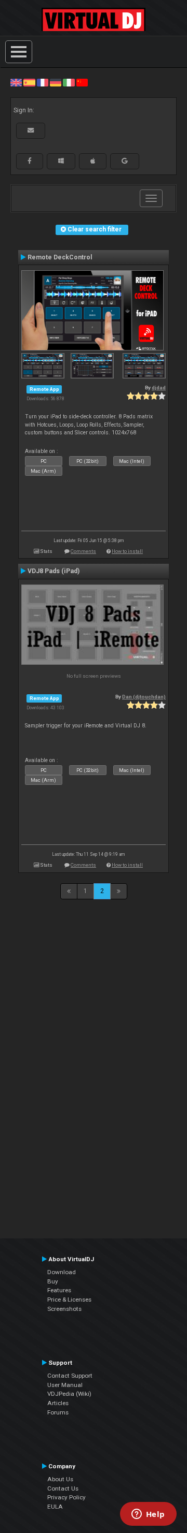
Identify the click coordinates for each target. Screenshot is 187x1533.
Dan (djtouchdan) (144, 696)
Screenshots (64, 1308)
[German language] (55, 82)
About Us (60, 1479)
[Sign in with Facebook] (29, 161)
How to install (127, 551)
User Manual (65, 1385)
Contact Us (62, 1488)
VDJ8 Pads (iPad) (53, 571)
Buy (52, 1281)
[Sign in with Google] (124, 161)
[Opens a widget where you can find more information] (148, 1515)
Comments (83, 551)
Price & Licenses (69, 1299)
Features (59, 1290)
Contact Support (69, 1375)
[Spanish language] (29, 82)
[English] (16, 82)
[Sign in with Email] (30, 130)
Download (61, 1272)
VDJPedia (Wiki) (69, 1393)
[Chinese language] (82, 82)
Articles (58, 1403)
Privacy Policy (66, 1497)
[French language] (42, 82)
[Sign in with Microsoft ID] (61, 161)
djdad (159, 387)
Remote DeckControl (60, 257)
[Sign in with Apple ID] (92, 161)
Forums (58, 1412)
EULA (55, 1506)
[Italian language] (68, 82)
